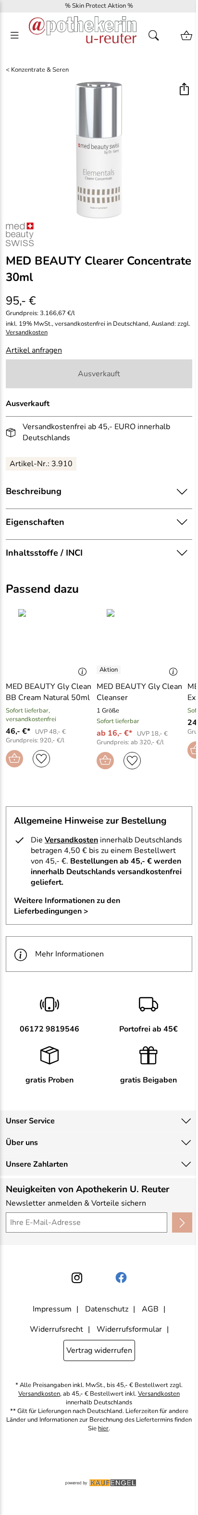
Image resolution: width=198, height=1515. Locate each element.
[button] (183, 90)
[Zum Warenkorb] (186, 35)
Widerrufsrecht (56, 1329)
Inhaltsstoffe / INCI (44, 553)
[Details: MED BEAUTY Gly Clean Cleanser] (110, 669)
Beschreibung (34, 491)
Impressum (52, 1309)
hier (103, 1429)
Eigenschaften (35, 522)
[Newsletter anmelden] (182, 1222)
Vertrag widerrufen (99, 1350)
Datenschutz (106, 1309)
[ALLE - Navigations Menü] (14, 35)
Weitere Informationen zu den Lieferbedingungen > (67, 906)
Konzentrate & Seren (40, 70)
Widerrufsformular (129, 1329)
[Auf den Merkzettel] (41, 758)
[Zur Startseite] (82, 35)
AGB (150, 1309)
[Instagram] (77, 1277)
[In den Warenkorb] (14, 758)
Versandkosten (27, 333)
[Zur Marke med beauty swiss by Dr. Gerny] (20, 234)
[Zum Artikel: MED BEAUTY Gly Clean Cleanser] (140, 641)
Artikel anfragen (34, 350)
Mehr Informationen (69, 954)
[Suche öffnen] (156, 35)
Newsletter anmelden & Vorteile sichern (76, 1203)
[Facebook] (121, 1277)
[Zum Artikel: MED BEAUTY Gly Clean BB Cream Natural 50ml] (49, 641)
